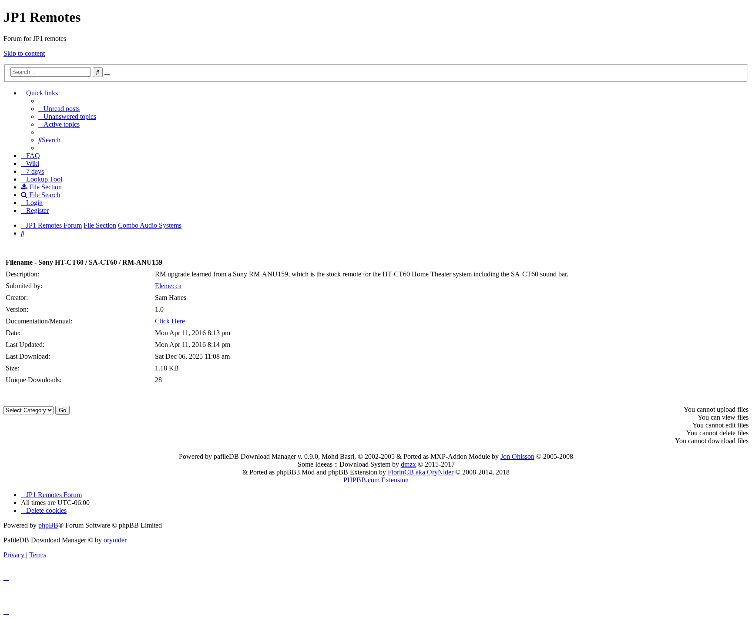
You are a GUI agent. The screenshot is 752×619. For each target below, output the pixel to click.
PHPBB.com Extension (376, 480)
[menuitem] (59, 108)
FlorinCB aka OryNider (420, 472)
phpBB (48, 525)
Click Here (170, 321)
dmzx (408, 464)
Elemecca (168, 285)
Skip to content (24, 53)
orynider (115, 540)
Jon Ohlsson (517, 456)
